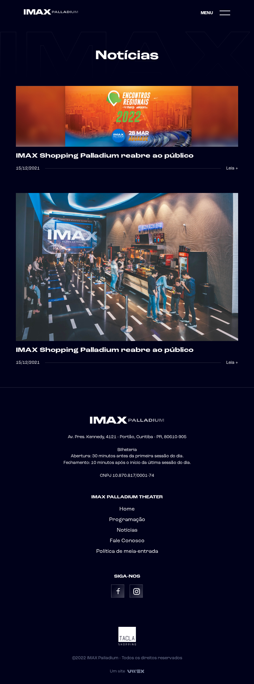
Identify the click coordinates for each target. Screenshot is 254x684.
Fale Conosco (127, 541)
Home (127, 509)
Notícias (127, 530)
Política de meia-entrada (127, 551)
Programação (127, 519)
